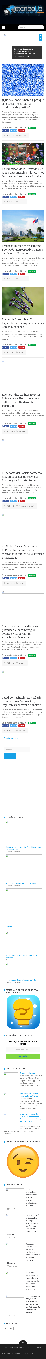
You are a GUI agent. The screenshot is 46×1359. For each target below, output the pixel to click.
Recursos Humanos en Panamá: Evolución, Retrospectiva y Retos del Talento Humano (25, 52)
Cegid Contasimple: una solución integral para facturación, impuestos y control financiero (22, 701)
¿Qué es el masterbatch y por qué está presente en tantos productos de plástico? (23, 103)
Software (22, 431)
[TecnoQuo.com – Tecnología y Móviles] (23, 10)
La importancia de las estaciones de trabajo (22, 980)
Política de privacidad (17, 1353)
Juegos (21, 202)
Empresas (22, 279)
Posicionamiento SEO (26, 506)
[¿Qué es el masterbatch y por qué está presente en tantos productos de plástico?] (23, 79)
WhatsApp (8, 1328)
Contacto (9, 927)
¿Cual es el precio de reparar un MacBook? (21, 883)
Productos (22, 135)
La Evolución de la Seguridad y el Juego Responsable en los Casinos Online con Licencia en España (23, 172)
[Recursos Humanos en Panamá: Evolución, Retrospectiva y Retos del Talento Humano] (23, 225)
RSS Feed (36, 1347)
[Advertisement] (23, 787)
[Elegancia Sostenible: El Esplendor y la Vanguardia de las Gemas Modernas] (23, 301)
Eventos (21, 663)
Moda (21, 352)
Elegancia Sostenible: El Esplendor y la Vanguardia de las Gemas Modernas (23, 323)
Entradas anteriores (11, 738)
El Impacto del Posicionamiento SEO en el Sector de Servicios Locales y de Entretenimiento (22, 476)
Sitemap (5, 1353)
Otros (21, 583)
